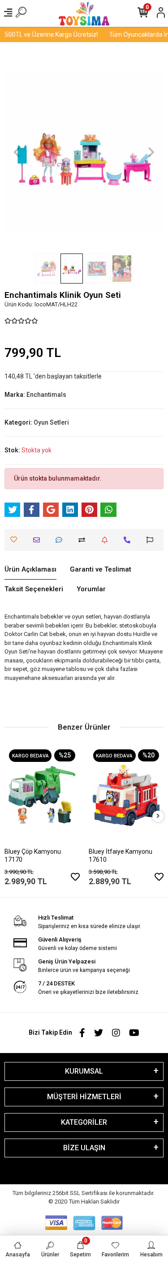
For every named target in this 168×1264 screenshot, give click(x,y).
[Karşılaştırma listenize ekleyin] (84, 540)
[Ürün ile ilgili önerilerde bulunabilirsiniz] (152, 540)
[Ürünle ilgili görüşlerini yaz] (61, 540)
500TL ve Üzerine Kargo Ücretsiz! (48, 34)
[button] (16, 152)
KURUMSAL (84, 1071)
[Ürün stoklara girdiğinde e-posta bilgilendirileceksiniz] (106, 540)
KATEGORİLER (84, 1122)
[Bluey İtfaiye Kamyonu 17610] (126, 795)
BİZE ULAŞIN (84, 1148)
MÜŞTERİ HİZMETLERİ (84, 1096)
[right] (158, 816)
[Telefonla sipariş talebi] (129, 540)
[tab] (30, 570)
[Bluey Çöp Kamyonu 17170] (42, 795)
